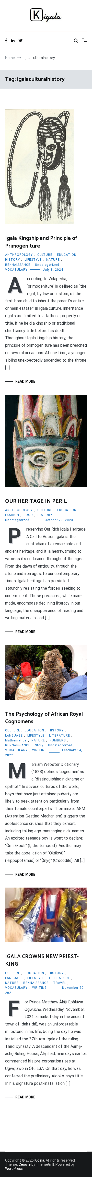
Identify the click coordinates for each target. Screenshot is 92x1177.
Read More (25, 381)
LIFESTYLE (33, 259)
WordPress (14, 1168)
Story (39, 745)
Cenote (25, 1164)
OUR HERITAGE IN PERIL (36, 501)
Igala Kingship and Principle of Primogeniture (41, 242)
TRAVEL (59, 983)
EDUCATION (66, 255)
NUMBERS (58, 740)
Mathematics (16, 740)
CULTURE (44, 255)
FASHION (12, 515)
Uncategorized (47, 265)
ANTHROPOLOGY (19, 255)
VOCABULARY (16, 269)
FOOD (28, 515)
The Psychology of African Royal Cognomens (44, 718)
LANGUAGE (14, 735)
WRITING (39, 750)
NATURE (53, 259)
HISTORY (12, 259)
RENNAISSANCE (17, 265)
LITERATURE (59, 735)
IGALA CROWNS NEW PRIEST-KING (42, 960)
